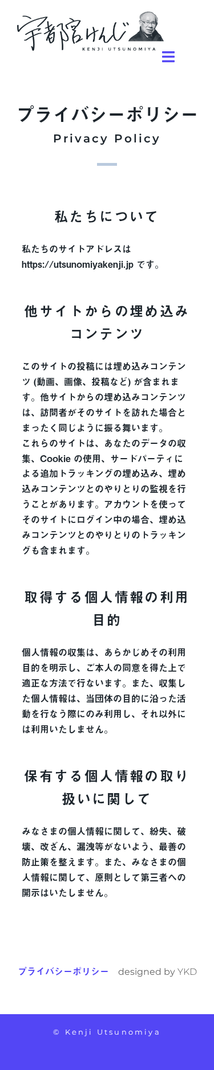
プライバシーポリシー (63, 971)
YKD (187, 971)
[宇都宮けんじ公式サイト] (90, 29)
